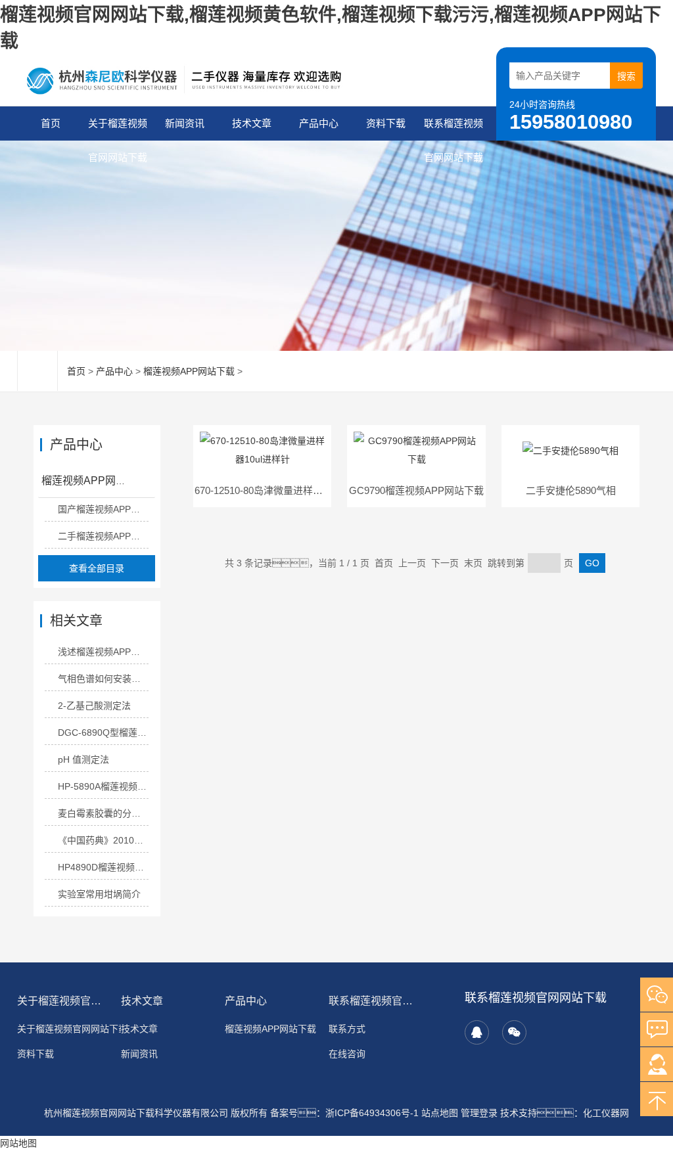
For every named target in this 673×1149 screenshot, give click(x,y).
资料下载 (386, 123)
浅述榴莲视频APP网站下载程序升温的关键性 (103, 651)
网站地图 (18, 1143)
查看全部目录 (96, 568)
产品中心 (318, 123)
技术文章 (251, 123)
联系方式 (347, 1029)
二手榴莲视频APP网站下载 (103, 536)
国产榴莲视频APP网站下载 (103, 509)
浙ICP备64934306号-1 (372, 1113)
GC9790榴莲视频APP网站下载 (416, 490)
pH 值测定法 (83, 759)
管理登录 (479, 1113)
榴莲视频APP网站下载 (189, 371)
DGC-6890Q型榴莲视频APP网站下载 (103, 732)
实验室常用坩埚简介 (99, 894)
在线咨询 (347, 1053)
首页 (50, 123)
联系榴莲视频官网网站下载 (453, 129)
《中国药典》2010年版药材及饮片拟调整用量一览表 (103, 840)
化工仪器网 (606, 1113)
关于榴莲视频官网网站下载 (117, 129)
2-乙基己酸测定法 (94, 705)
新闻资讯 (184, 123)
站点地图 (439, 1113)
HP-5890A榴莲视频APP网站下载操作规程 (103, 786)
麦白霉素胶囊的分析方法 (103, 813)
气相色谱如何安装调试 (103, 678)
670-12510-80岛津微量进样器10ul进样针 (282, 490)
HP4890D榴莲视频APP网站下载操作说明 (103, 867)
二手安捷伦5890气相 (571, 490)
